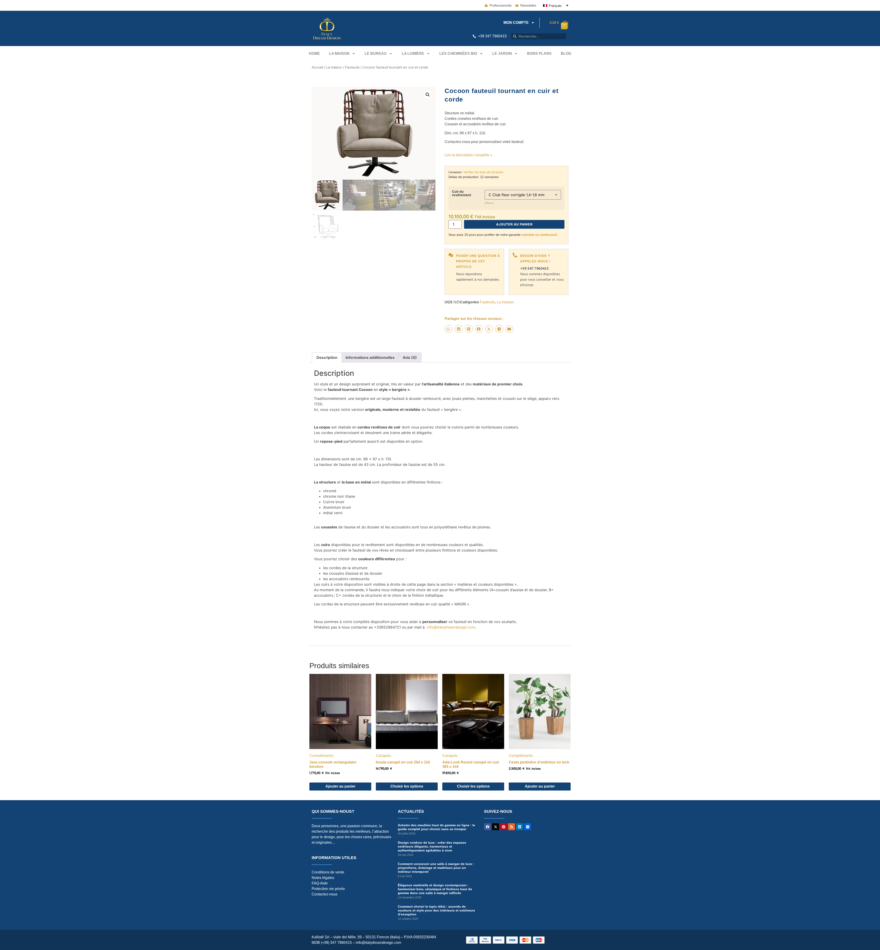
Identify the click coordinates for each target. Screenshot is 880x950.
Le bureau (376, 53)
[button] (428, 95)
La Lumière (413, 53)
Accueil (317, 67)
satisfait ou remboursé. (540, 234)
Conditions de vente (328, 872)
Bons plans (539, 53)
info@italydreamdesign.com (451, 627)
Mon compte (516, 23)
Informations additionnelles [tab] (370, 357)
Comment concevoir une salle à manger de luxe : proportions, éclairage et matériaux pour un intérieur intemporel (436, 867)
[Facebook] (487, 826)
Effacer (489, 203)
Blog (566, 53)
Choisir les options (406, 786)
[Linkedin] (519, 826)
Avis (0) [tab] (410, 357)
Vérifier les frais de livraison (483, 172)
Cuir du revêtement (461, 193)
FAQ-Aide (320, 883)
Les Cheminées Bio (458, 53)
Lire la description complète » (468, 155)
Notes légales (323, 878)
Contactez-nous (324, 894)
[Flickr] (527, 826)
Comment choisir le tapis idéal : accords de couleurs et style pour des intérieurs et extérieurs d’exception (436, 910)
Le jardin (502, 53)
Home (314, 53)
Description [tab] (326, 357)
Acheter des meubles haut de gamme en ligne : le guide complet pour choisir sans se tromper (436, 827)
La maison (339, 53)
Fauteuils (352, 67)
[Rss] (511, 826)
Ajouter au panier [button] (340, 786)
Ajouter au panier (514, 224)
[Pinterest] (503, 826)
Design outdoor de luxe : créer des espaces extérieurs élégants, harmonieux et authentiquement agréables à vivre (432, 846)
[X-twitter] (495, 826)
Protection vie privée (328, 889)
